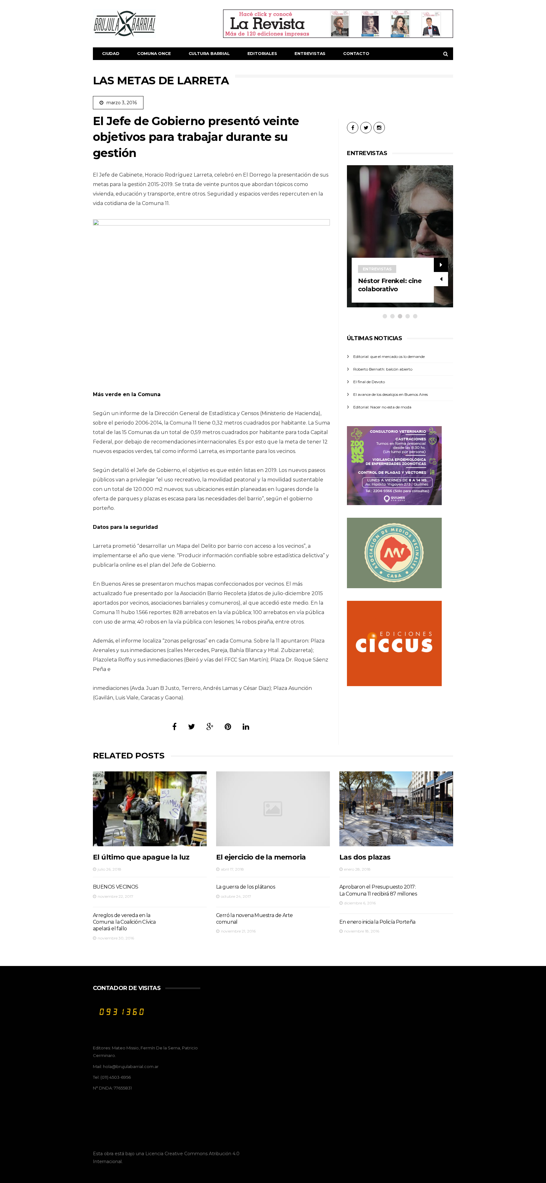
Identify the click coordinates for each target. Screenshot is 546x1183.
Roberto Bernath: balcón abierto (382, 369)
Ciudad (110, 53)
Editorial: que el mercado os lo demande (389, 356)
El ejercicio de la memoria (261, 857)
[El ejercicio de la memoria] (273, 808)
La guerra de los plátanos (245, 887)
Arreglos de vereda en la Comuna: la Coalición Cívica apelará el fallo (124, 922)
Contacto (356, 53)
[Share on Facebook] (174, 726)
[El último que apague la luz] (150, 808)
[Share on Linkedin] (246, 726)
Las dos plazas (365, 857)
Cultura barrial (209, 53)
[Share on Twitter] (191, 726)
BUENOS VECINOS (115, 887)
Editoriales (262, 53)
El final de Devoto (369, 381)
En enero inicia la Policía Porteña (377, 922)
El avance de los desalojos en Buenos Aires (390, 394)
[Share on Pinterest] (227, 726)
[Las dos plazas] (396, 808)
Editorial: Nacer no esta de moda (382, 407)
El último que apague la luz (141, 857)
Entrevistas (309, 53)
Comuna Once (154, 53)
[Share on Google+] (209, 726)
